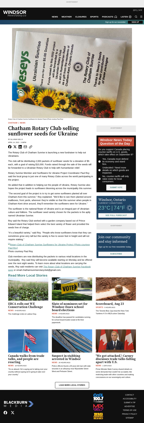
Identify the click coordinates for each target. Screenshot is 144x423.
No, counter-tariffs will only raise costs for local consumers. (115, 179)
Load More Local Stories (72, 385)
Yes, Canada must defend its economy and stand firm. (115, 161)
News (22, 123)
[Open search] (136, 16)
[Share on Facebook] (9, 146)
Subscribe (116, 254)
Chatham (12, 123)
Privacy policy (129, 414)
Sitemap (130, 418)
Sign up (135, 22)
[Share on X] (15, 146)
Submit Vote (116, 187)
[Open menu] (141, 16)
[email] (25, 146)
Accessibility (129, 399)
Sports (99, 307)
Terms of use (129, 410)
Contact (129, 395)
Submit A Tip (129, 403)
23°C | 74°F (137, 10)
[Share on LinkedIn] (20, 146)
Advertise (129, 406)
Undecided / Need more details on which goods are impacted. (115, 170)
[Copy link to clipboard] (30, 147)
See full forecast (116, 215)
